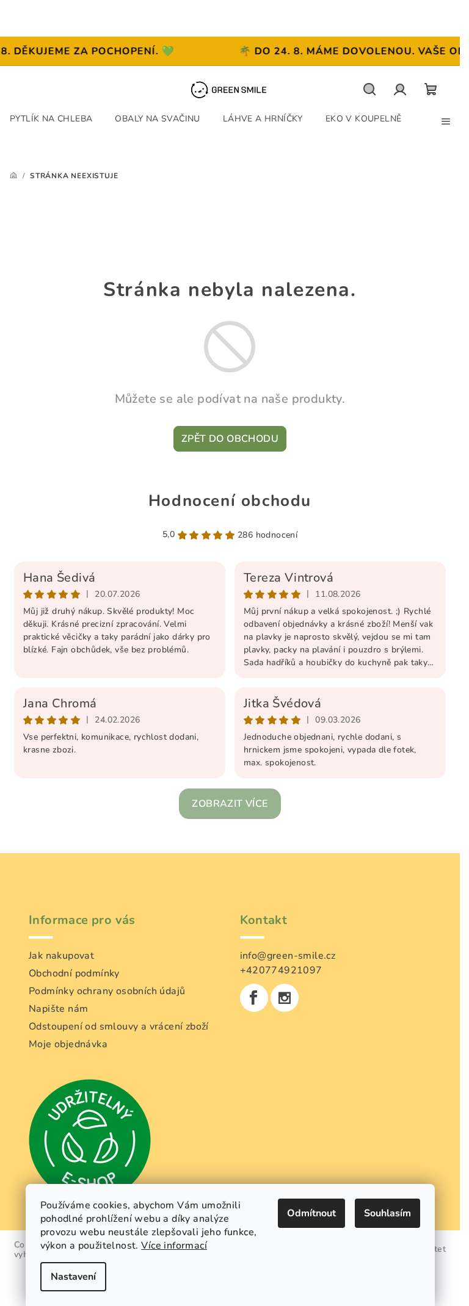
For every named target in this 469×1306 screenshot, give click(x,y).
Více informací (174, 1245)
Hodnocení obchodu (229, 500)
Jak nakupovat (61, 955)
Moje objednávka (68, 1044)
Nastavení (73, 1276)
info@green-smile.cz (288, 955)
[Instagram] (285, 998)
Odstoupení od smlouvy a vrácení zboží (119, 1026)
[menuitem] (51, 118)
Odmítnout (311, 1213)
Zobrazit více (229, 803)
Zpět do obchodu (229, 439)
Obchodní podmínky (74, 973)
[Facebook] (254, 998)
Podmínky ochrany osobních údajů (107, 991)
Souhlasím (387, 1213)
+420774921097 (281, 970)
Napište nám (58, 1009)
